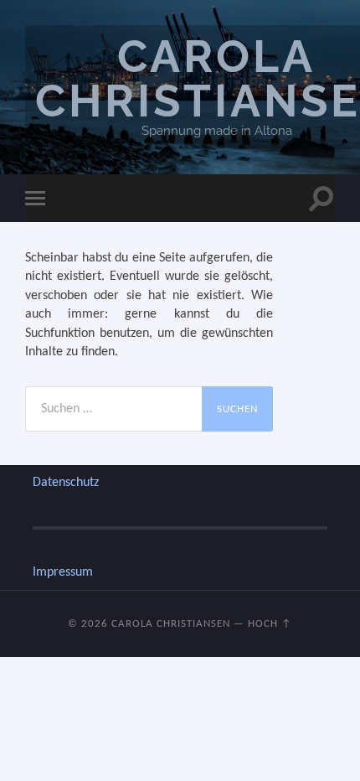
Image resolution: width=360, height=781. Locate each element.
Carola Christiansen (170, 623)
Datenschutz (66, 482)
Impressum (63, 572)
